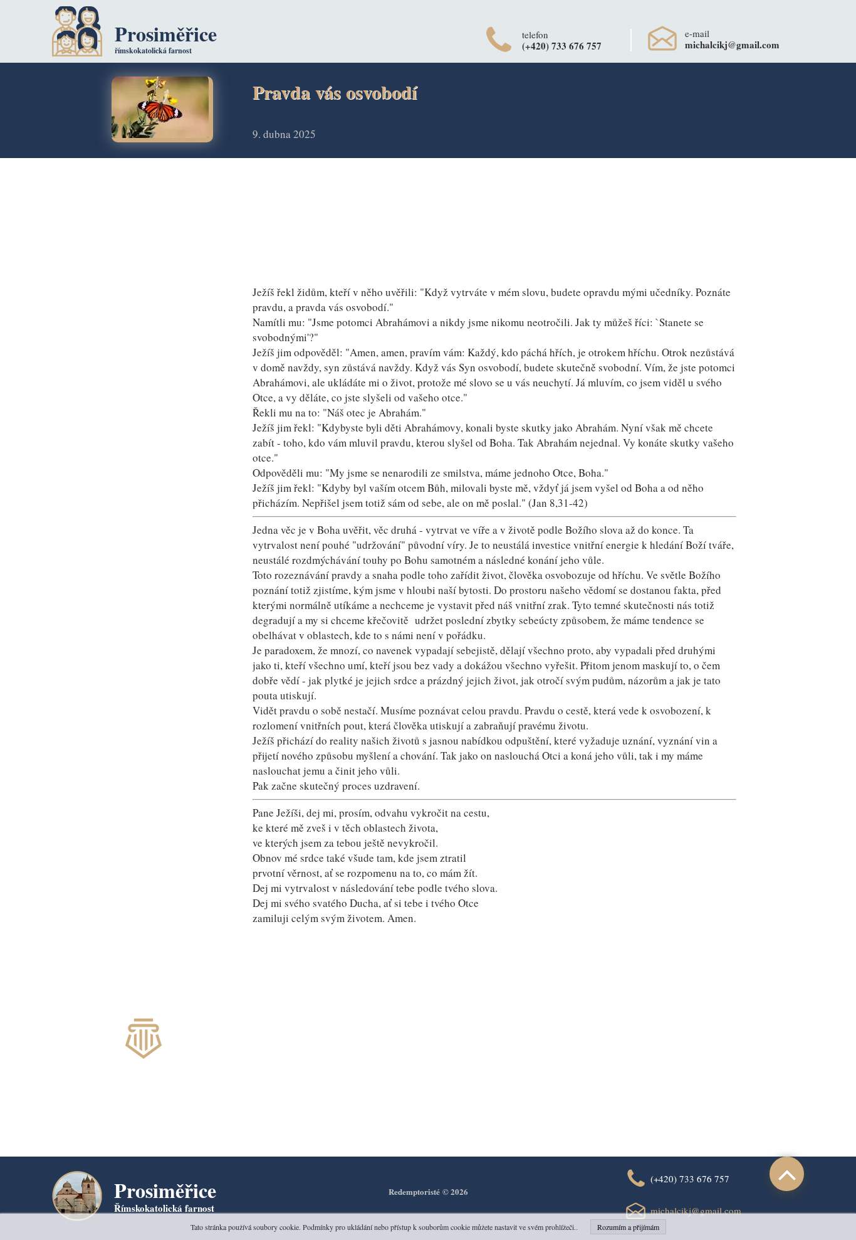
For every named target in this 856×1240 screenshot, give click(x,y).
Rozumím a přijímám (628, 1227)
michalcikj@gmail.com (695, 1210)
